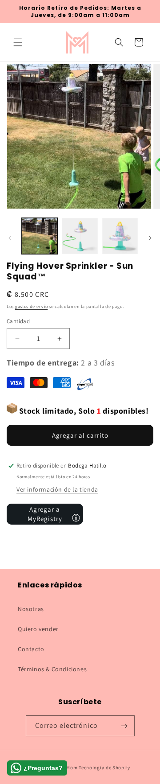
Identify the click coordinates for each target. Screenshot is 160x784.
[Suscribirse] (124, 725)
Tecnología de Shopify (104, 767)
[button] (18, 42)
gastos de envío (31, 306)
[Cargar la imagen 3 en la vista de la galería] (120, 236)
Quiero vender (38, 629)
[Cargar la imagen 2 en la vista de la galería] (79, 236)
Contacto (31, 649)
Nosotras (31, 609)
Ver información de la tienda (57, 489)
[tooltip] (76, 517)
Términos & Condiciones (52, 669)
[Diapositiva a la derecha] (150, 238)
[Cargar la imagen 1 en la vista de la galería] (39, 236)
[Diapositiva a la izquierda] (10, 238)
